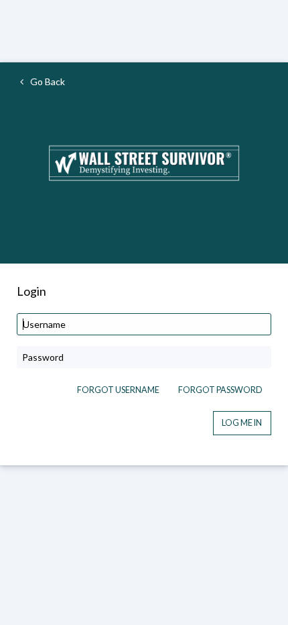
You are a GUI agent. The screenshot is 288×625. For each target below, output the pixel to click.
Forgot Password (220, 390)
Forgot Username (118, 390)
